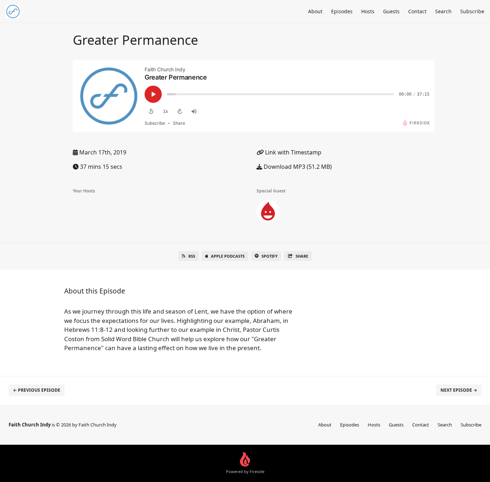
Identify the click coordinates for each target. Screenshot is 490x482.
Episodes (342, 11)
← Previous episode (36, 390)
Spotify (270, 256)
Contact (417, 11)
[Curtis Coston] (267, 212)
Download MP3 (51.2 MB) (297, 167)
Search (443, 11)
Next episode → (458, 390)
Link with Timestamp (292, 152)
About (315, 11)
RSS (191, 256)
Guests (391, 11)
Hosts (367, 11)
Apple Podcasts (228, 256)
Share (302, 256)
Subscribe (472, 11)
